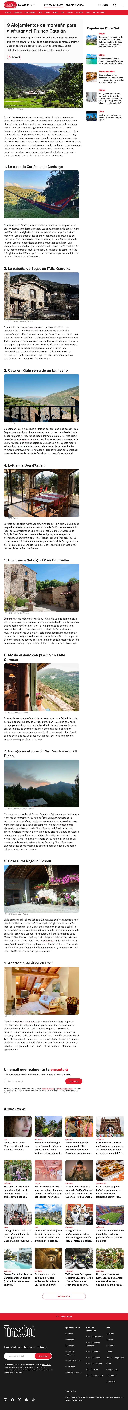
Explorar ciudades (53, 5)
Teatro (47, 12)
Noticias (8, 12)
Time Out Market (99, 12)
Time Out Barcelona (94, 1337)
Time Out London (93, 1358)
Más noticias (64, 1297)
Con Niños (79, 12)
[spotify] (26, 1399)
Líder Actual (111, 1376)
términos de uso (48, 1089)
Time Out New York (94, 1364)
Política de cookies (73, 1361)
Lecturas (110, 1334)
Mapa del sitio (71, 1392)
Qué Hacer (18, 12)
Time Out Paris (92, 1370)
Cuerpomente (112, 1370)
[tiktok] (33, 1399)
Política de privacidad (70, 1353)
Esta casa (9, 225)
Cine (62, 12)
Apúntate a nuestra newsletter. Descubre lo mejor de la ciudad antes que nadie (37, 1075)
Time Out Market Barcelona (93, 1344)
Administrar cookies (74, 1373)
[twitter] (19, 1399)
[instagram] (5, 1399)
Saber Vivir (111, 1382)
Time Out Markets (75, 5)
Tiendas (70, 12)
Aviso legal (70, 1346)
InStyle (109, 1352)
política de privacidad (65, 1089)
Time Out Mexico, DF (94, 1376)
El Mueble (110, 1346)
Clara (108, 1364)
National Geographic (115, 1358)
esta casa (27, 440)
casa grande (31, 327)
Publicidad (70, 1340)
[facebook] (12, 1399)
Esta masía (10, 619)
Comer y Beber (30, 12)
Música (55, 12)
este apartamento (25, 1022)
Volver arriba (66, 1317)
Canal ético (70, 1367)
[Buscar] (114, 5)
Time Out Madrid (93, 1352)
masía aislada (32, 719)
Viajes (88, 12)
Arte (40, 12)
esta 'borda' (68, 825)
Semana (109, 1340)
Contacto (69, 1334)
